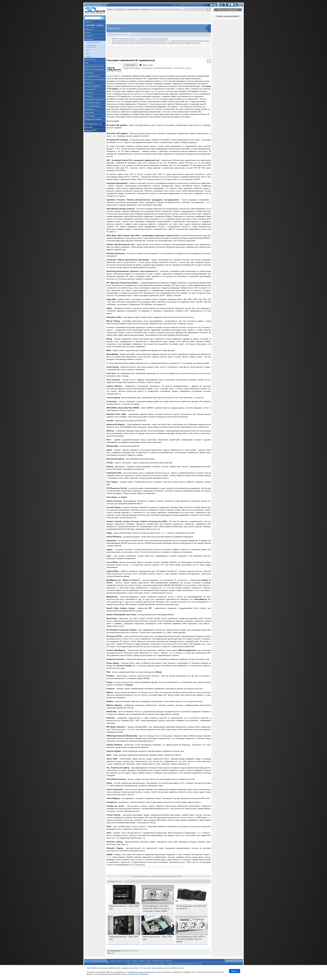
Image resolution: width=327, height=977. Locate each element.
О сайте (175, 5)
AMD (87, 50)
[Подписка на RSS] (235, 4)
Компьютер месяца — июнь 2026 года (157, 938)
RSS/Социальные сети (93, 124)
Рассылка (190, 5)
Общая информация (93, 42)
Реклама (182, 5)
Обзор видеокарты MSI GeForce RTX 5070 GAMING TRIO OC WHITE (190, 939)
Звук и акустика (90, 59)
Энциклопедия (133, 9)
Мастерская (89, 73)
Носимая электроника (93, 86)
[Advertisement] (158, 18)
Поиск (148, 961)
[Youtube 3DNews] (215, 4)
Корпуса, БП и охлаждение (94, 69)
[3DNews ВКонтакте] (211, 4)
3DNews (110, 9)
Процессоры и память (93, 103)
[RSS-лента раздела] (209, 9)
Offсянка (88, 33)
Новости (88, 22)
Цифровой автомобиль (93, 119)
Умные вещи (89, 113)
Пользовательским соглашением (141, 972)
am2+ (113, 953)
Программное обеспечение (95, 99)
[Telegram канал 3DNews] (228, 4)
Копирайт (142, 961)
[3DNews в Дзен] (222, 4)
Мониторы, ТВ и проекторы (95, 79)
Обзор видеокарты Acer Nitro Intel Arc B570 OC (191, 907)
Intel (87, 53)
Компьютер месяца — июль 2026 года (123, 938)
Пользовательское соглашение (162, 961)
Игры (87, 63)
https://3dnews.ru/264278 (130, 951)
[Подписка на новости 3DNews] (232, 4)
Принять (234, 971)
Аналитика (89, 36)
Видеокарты (89, 39)
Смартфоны (89, 109)
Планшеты (89, 96)
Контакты (199, 5)
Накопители (89, 83)
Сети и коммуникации (93, 106)
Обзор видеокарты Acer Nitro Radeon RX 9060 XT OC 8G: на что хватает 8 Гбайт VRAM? (156, 908)
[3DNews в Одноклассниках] (225, 4)
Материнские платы (92, 76)
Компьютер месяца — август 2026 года (124, 907)
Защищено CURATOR (234, 960)
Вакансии (91, 130)
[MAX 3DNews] (218, 4)
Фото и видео (90, 116)
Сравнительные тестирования (91, 46)
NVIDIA (88, 56)
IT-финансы (89, 29)
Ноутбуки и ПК (90, 89)
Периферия (89, 93)
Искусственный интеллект (94, 66)
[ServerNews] (95, 25)
